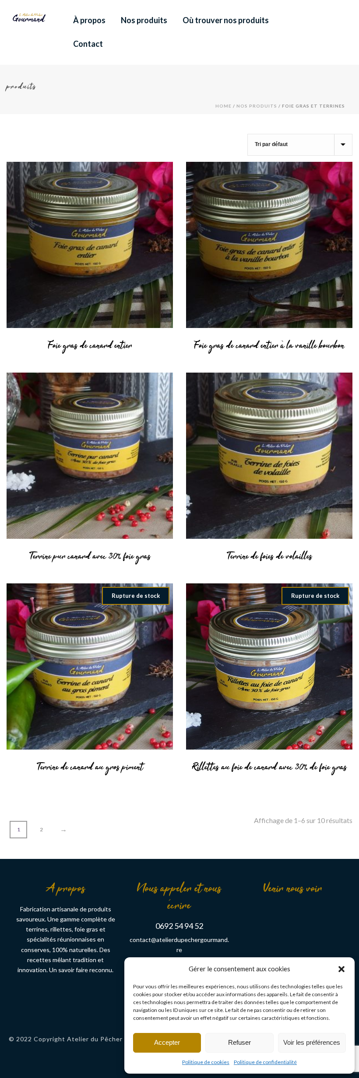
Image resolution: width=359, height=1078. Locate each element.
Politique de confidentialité (265, 1062)
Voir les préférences (311, 1042)
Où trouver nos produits (226, 20)
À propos (89, 20)
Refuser (239, 1042)
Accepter (167, 1042)
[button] (341, 968)
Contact (88, 44)
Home (223, 105)
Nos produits (144, 20)
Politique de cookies (205, 1062)
